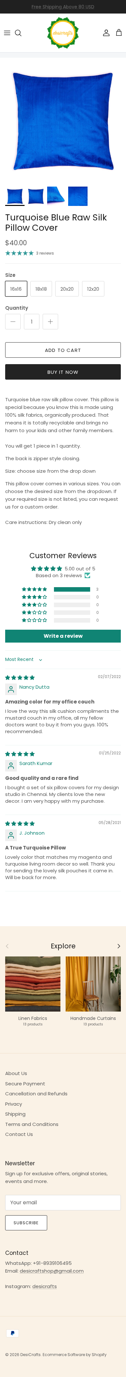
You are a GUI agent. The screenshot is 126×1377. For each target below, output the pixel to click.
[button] (35, 589)
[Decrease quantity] (13, 321)
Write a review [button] (63, 636)
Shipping (15, 1113)
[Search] (21, 33)
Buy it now (63, 372)
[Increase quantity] (50, 321)
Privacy (13, 1104)
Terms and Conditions (31, 1124)
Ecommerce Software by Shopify (75, 1354)
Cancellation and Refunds (36, 1093)
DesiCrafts (30, 1354)
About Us (16, 1073)
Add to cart (63, 350)
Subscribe (26, 1223)
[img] (20, 677)
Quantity (16, 308)
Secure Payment (25, 1083)
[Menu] (7, 33)
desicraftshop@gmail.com (52, 1270)
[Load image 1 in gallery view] (63, 120)
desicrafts (44, 1286)
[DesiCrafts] (63, 33)
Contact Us (19, 1134)
